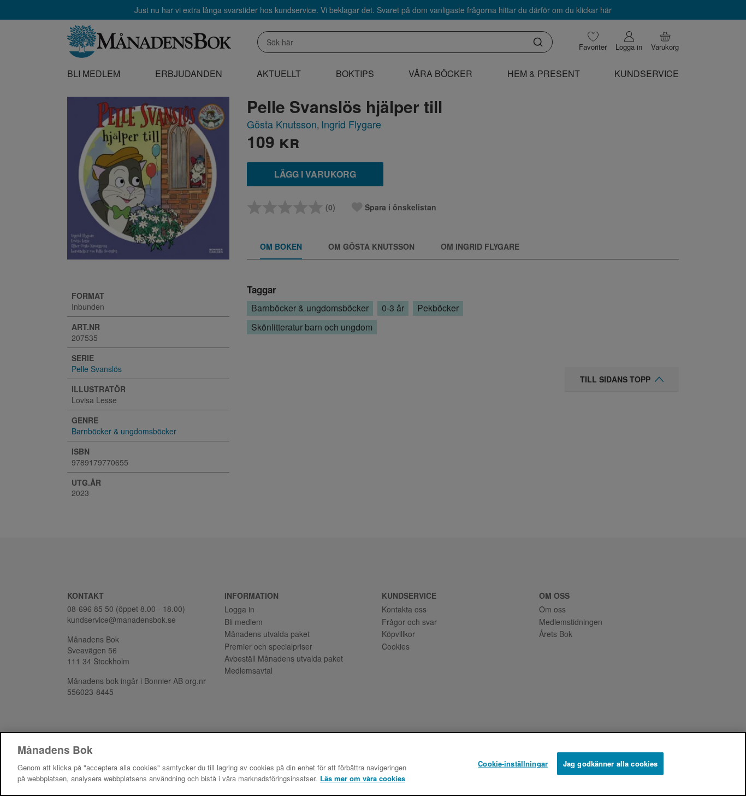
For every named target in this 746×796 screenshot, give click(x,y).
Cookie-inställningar (513, 763)
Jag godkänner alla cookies (610, 763)
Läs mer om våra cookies (362, 778)
